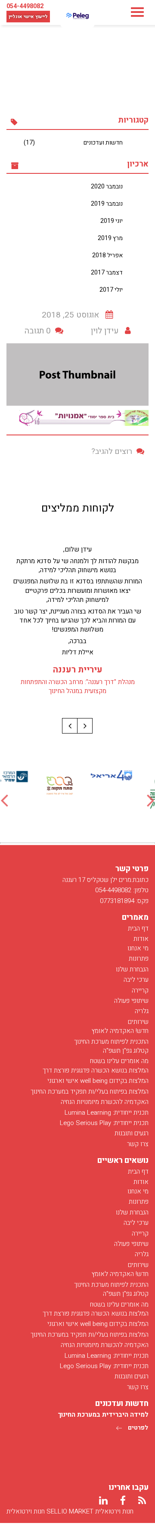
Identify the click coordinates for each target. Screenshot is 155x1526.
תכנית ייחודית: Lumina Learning (107, 1112)
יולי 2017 (111, 289)
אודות (141, 938)
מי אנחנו (138, 948)
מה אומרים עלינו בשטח (119, 1061)
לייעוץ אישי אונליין (28, 16)
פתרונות (139, 958)
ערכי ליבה (136, 979)
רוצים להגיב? (111, 451)
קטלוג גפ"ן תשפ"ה (126, 1050)
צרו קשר (138, 1144)
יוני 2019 (111, 220)
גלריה (142, 1011)
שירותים (138, 1022)
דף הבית (138, 928)
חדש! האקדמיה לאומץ (120, 1031)
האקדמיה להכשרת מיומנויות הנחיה (105, 1102)
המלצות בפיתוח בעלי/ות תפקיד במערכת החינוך (90, 1091)
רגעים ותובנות (132, 1133)
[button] (85, 726)
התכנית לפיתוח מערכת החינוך (111, 1041)
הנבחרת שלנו (132, 969)
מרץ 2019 (110, 238)
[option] (129, 775)
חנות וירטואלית (25, 1511)
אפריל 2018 (107, 255)
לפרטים (137, 1427)
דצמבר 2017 (107, 272)
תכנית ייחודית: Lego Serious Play (104, 1123)
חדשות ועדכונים (73, 142)
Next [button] (150, 799)
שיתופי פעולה (131, 1000)
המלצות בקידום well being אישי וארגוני (98, 1080)
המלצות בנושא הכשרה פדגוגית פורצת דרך (96, 1070)
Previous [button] (4, 799)
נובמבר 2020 (107, 186)
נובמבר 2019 (107, 203)
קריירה (140, 990)
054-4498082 (24, 6)
